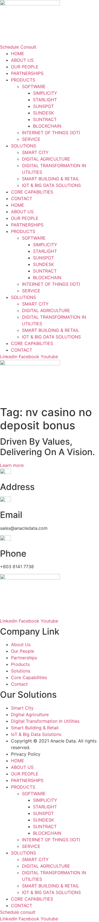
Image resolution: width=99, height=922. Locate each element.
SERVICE (31, 139)
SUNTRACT (45, 119)
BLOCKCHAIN (47, 126)
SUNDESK (43, 113)
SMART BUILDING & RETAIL (50, 178)
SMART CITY (35, 152)
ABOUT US (22, 60)
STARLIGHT (45, 99)
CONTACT (21, 198)
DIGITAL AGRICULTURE (46, 159)
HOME (17, 53)
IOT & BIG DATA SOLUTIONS (51, 185)
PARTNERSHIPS (27, 73)
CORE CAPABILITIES (32, 192)
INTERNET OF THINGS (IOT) (51, 132)
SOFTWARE (34, 86)
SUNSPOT (43, 106)
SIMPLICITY (45, 93)
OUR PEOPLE (24, 66)
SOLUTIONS (23, 145)
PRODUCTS (23, 80)
